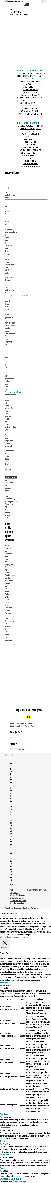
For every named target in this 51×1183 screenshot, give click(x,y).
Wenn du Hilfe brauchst (30, 97)
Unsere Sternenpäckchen (28, 70)
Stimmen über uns (30, 111)
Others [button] (2, 1168)
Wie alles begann (30, 95)
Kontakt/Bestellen (20, 14)
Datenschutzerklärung (13, 392)
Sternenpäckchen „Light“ (30, 76)
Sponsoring (30, 108)
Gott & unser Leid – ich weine (21, 723)
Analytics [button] (3, 1141)
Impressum (16, 12)
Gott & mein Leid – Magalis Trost (22, 726)
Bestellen (30, 78)
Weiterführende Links (30, 113)
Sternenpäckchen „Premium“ (30, 73)
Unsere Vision (30, 89)
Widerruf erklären (30, 81)
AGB (6, 517)
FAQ (12, 9)
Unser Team (30, 92)
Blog (28, 84)
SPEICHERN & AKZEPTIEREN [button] (10, 1179)
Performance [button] (5, 1127)
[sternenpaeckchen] (13, 1)
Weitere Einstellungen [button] (8, 937)
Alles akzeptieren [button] (23, 937)
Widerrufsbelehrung (17, 895)
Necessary (7, 985)
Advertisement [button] (5, 1154)
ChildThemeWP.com (30, 908)
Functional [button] (4, 1114)
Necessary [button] (4, 982)
